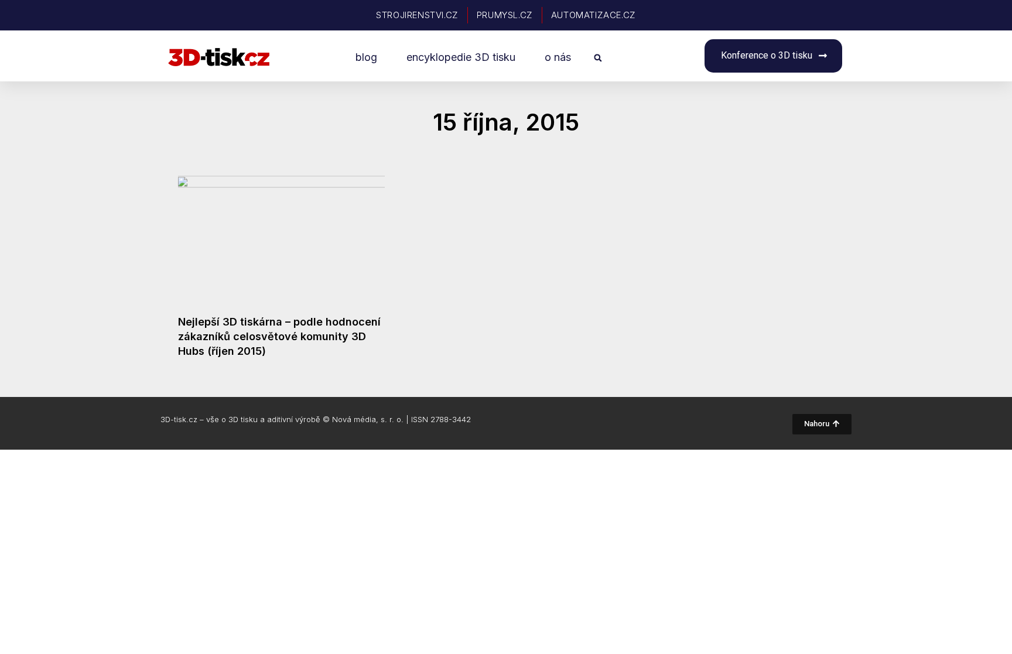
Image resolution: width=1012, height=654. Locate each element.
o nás (558, 57)
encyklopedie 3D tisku (460, 57)
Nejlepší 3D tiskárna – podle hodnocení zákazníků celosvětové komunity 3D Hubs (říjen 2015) (279, 336)
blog (366, 57)
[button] (598, 58)
